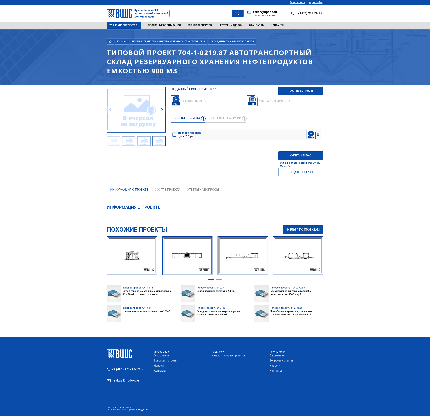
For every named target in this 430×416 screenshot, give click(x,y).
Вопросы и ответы (165, 360)
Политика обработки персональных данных (128, 409)
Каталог (122, 41)
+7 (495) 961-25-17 (309, 13)
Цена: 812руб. (189, 134)
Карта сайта (315, 2)
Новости (159, 365)
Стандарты (256, 25)
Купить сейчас (301, 155)
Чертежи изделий (230, 25)
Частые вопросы (301, 90)
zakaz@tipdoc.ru (265, 12)
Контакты (277, 25)
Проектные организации (164, 25)
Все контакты (297, 2)
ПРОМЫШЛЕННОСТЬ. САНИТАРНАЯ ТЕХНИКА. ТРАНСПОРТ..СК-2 (168, 41)
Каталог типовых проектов (229, 355)
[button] (162, 109)
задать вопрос (301, 172)
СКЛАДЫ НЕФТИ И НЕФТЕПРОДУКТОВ (232, 41)
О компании (161, 355)
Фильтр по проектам (303, 229)
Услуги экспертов (199, 25)
